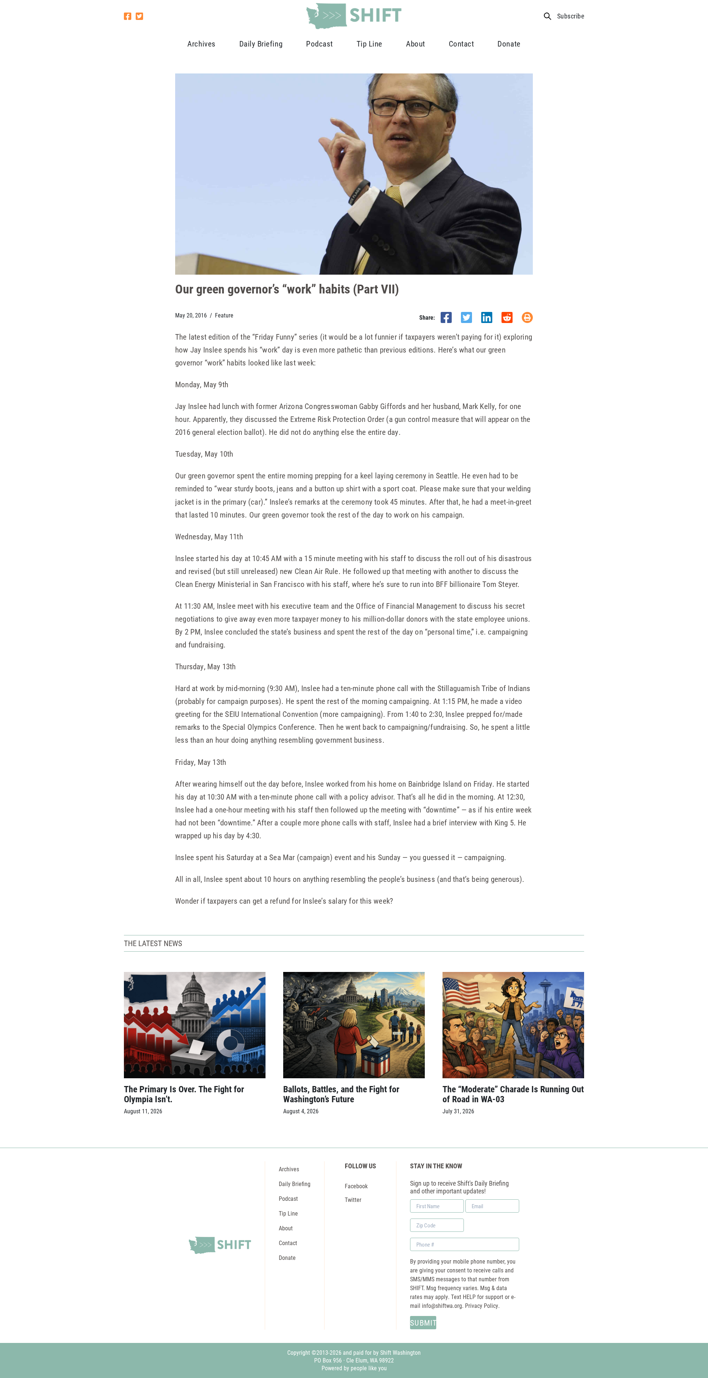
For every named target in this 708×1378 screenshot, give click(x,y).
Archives (201, 43)
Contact (461, 43)
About (415, 43)
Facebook (356, 1186)
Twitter (353, 1199)
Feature (224, 315)
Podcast (319, 43)
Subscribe (570, 16)
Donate (508, 43)
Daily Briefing (260, 43)
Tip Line (369, 43)
